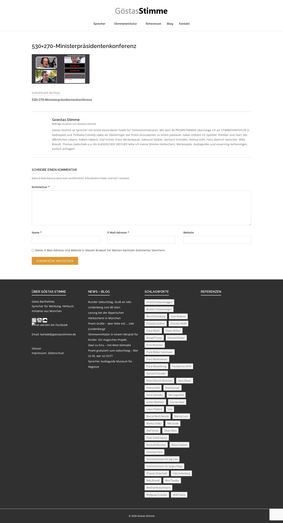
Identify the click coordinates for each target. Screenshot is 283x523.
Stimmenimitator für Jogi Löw (162, 459)
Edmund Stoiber (176, 337)
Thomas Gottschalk (157, 473)
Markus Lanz (181, 416)
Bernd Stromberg (156, 316)
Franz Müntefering (156, 366)
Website (188, 232)
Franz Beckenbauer (157, 359)
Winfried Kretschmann (158, 487)
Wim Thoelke (172, 480)
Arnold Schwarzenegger (159, 302)
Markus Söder (154, 423)
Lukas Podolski (154, 409)
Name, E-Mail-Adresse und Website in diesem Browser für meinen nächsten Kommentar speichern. (100, 250)
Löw (170, 409)
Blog (170, 23)
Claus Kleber (153, 330)
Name (37, 232)
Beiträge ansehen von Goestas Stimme (74, 124)
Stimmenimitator (125, 23)
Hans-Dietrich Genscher (159, 380)
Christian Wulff (178, 323)
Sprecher (99, 23)
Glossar (36, 348)
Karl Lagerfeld (176, 394)
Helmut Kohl (153, 387)
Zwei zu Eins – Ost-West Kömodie (109, 345)
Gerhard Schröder (156, 373)
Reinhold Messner (156, 444)
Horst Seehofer (155, 394)
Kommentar (41, 187)
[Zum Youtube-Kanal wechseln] (39, 320)
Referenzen (153, 23)
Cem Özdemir (178, 316)
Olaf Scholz (152, 430)
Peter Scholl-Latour (157, 437)
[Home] (141, 11)
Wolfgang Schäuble (157, 494)
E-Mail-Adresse (118, 232)
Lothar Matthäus (155, 402)
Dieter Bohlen (173, 330)
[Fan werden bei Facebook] (50, 325)
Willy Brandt (153, 480)
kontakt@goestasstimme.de (58, 334)
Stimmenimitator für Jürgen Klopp (164, 466)
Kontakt (184, 23)
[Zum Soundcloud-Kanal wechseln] (45, 320)
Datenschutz (56, 353)
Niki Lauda (172, 423)
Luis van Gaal (177, 402)
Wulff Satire (179, 494)
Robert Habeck (179, 444)
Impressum (39, 353)
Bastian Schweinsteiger (159, 309)
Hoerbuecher (172, 387)
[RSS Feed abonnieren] (34, 320)
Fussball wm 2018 (181, 366)
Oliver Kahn (170, 430)
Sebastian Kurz (154, 452)
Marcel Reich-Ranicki (158, 416)
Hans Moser (184, 380)
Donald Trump (154, 337)
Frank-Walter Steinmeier (160, 352)
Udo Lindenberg (181, 473)
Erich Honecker (155, 345)
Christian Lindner (156, 323)
